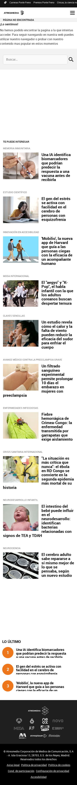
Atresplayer (38, 736)
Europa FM (58, 728)
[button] (71, 12)
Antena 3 (19, 721)
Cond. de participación (21, 771)
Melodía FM (22, 736)
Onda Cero (45, 728)
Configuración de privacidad (52, 771)
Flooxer (54, 736)
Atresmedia (38, 711)
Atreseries (32, 728)
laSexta (32, 721)
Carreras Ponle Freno (20, 2)
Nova (58, 721)
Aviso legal (13, 765)
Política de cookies (59, 765)
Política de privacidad (34, 765)
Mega (19, 728)
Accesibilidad (39, 777)
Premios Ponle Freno (43, 2)
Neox (45, 721)
